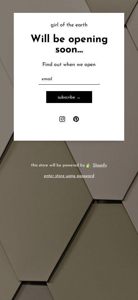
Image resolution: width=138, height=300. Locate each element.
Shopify (100, 165)
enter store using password (69, 176)
